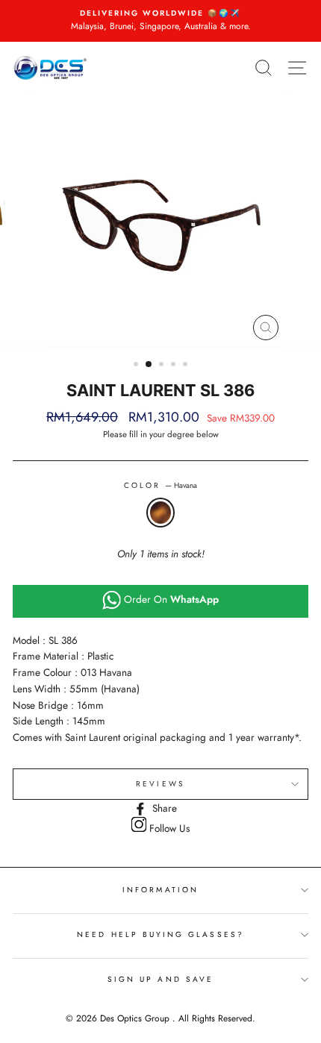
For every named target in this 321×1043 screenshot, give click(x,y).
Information (160, 889)
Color (160, 485)
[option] (160, 20)
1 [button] (137, 365)
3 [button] (162, 365)
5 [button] (186, 365)
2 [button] (149, 365)
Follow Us (168, 828)
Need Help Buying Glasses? (160, 934)
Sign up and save (160, 979)
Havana (160, 512)
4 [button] (174, 365)
